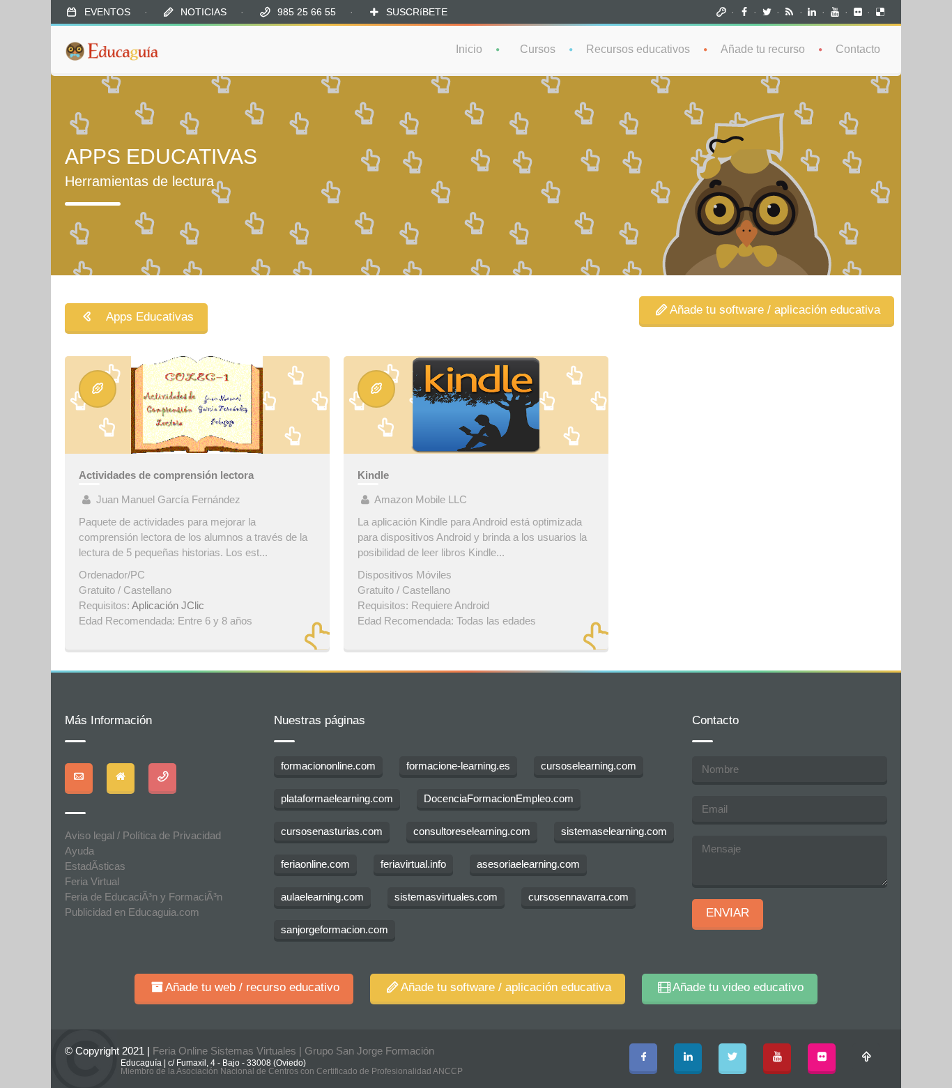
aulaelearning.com (322, 897)
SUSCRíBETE (416, 11)
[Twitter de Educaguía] (767, 11)
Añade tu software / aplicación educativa (775, 309)
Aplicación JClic (168, 605)
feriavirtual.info (413, 864)
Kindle (373, 475)
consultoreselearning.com (471, 831)
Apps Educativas (144, 316)
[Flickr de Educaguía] (858, 11)
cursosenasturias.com (332, 831)
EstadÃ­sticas (95, 866)
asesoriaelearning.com (528, 864)
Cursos (537, 49)
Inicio (469, 49)
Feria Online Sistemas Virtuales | (229, 1051)
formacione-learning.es (458, 766)
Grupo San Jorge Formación (369, 1051)
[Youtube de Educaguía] (835, 11)
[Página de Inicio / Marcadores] (721, 11)
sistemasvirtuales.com (446, 897)
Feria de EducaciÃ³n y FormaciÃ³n (143, 897)
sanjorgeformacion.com (334, 929)
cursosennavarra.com (578, 897)
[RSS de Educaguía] (790, 11)
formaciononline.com (328, 766)
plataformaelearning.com (337, 798)
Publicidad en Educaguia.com (132, 912)
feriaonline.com (315, 864)
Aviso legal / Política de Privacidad (143, 835)
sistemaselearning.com (614, 831)
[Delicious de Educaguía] (880, 11)
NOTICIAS (204, 11)
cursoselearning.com (588, 766)
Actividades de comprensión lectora (166, 475)
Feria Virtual (92, 881)
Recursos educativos (638, 49)
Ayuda (79, 851)
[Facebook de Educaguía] (744, 11)
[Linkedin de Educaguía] (813, 11)
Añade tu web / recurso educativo (252, 987)
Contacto (858, 49)
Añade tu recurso (763, 49)
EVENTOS (107, 11)
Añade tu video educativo (738, 987)
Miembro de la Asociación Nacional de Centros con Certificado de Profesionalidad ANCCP (292, 1071)
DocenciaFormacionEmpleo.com (499, 798)
